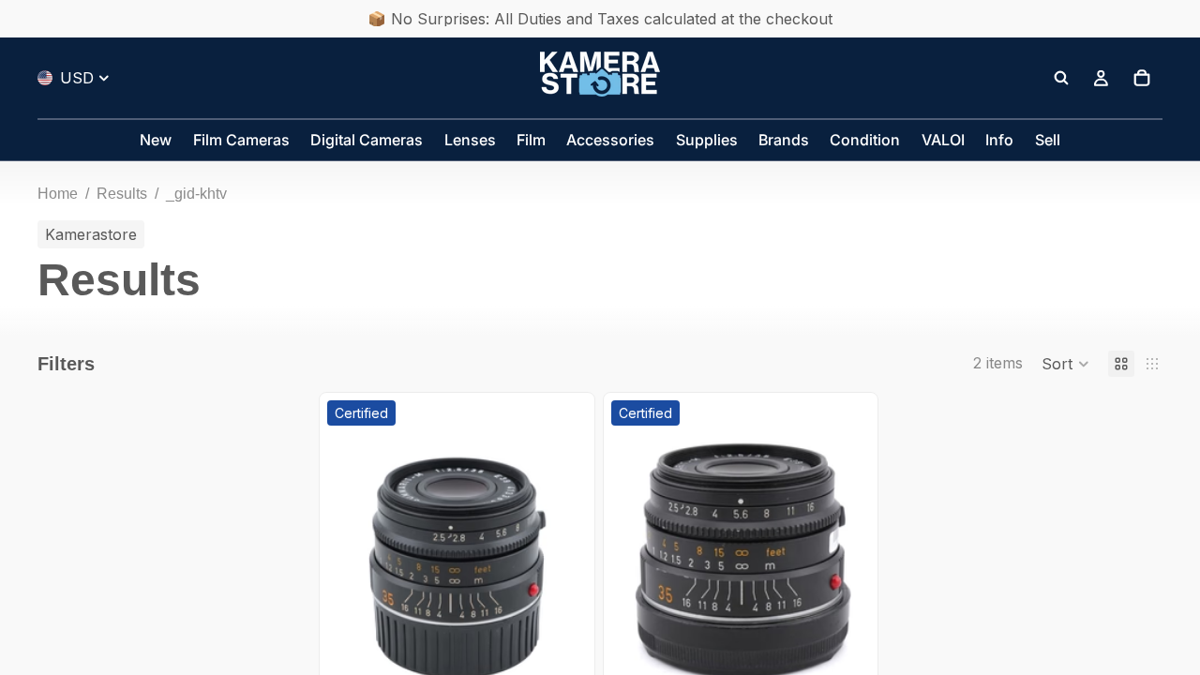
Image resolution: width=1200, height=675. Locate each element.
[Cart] (1141, 77)
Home (58, 194)
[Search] (1061, 77)
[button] (1065, 363)
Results (122, 194)
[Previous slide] (355, 559)
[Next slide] (559, 559)
